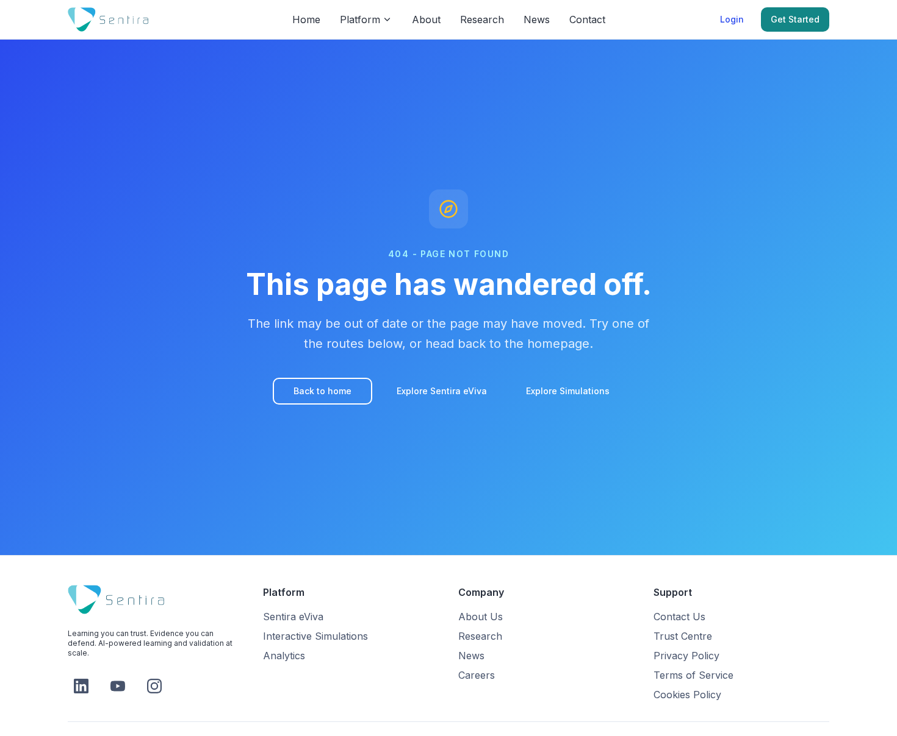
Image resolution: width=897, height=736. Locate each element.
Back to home (322, 391)
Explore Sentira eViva (442, 391)
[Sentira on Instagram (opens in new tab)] (154, 686)
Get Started (795, 19)
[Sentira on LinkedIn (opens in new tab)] (81, 686)
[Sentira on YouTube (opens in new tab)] (117, 686)
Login (732, 19)
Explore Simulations (568, 391)
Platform (360, 19)
